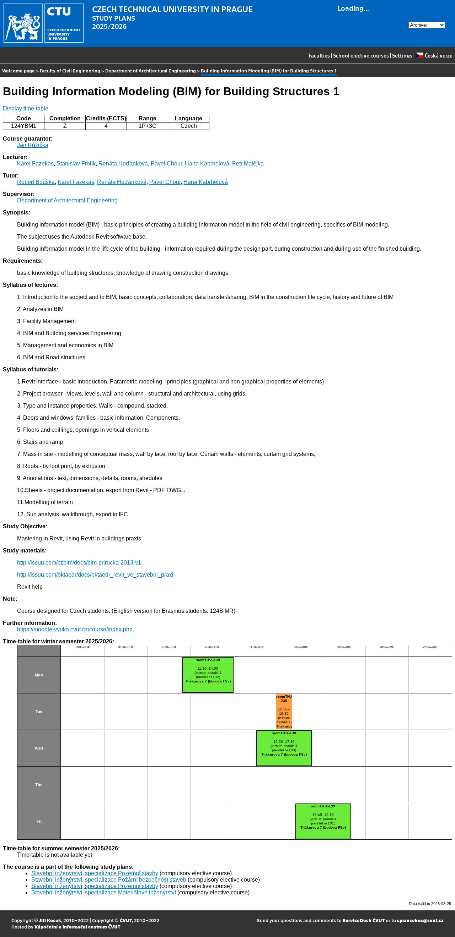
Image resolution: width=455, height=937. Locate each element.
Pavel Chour (166, 163)
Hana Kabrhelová (207, 163)
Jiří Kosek (50, 920)
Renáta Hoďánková (123, 163)
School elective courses (361, 55)
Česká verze (438, 55)
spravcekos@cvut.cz (420, 920)
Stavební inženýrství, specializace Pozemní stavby (94, 873)
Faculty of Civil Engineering (70, 70)
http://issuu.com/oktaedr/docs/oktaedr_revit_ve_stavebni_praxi (95, 575)
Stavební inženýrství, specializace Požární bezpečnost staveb (108, 880)
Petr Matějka (248, 163)
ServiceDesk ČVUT (364, 920)
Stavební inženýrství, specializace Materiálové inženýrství (103, 892)
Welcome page (18, 70)
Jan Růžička (32, 145)
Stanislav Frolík (76, 163)
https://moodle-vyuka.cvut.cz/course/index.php (75, 629)
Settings (402, 55)
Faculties (319, 55)
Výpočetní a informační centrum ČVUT (77, 926)
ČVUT (126, 920)
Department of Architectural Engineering (150, 70)
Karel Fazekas (35, 163)
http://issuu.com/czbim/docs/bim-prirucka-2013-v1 (79, 563)
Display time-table (25, 108)
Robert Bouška (36, 182)
